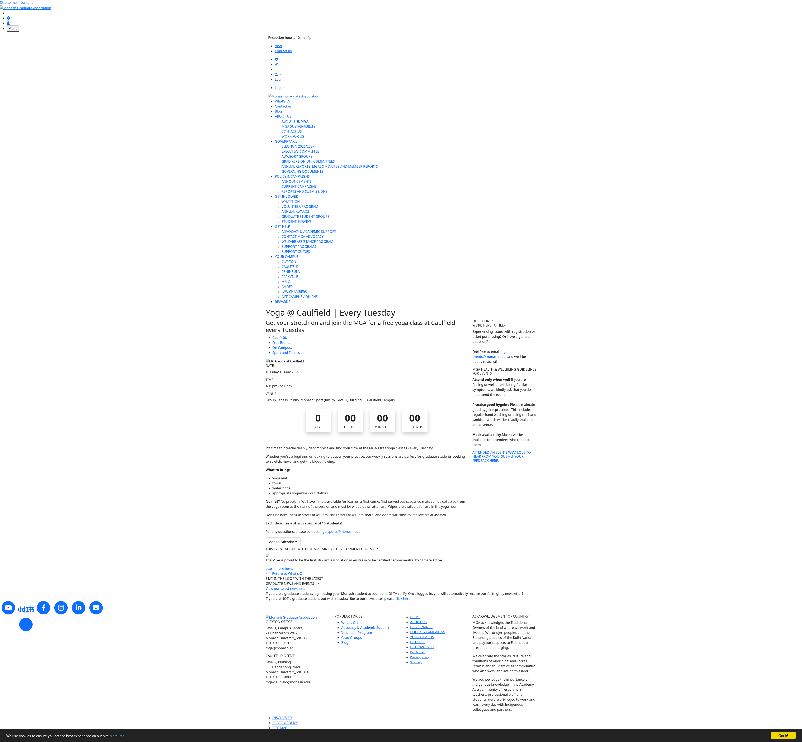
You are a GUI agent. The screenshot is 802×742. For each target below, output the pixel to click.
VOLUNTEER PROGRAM (300, 206)
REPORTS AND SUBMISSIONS (304, 191)
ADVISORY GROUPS (297, 156)
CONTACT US (292, 131)
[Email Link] (96, 607)
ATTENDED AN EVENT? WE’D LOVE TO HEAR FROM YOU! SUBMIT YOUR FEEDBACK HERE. (501, 456)
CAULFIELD (290, 266)
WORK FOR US (293, 136)
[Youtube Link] (9, 607)
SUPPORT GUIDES (296, 251)
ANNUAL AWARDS (295, 211)
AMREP (287, 286)
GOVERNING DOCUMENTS (302, 171)
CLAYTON (289, 261)
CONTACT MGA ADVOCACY (303, 236)
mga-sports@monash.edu (339, 531)
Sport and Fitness (286, 352)
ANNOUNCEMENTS (297, 181)
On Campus (281, 347)
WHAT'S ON (291, 201)
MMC (286, 281)
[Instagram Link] (61, 607)
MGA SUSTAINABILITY (298, 126)
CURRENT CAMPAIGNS (299, 186)
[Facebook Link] (44, 607)
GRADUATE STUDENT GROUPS (305, 216)
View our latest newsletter (286, 588)
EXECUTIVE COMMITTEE (300, 151)
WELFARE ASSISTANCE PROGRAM (307, 241)
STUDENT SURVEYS (297, 221)
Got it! (783, 735)
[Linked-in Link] (26, 607)
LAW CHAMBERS (294, 291)
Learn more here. (279, 568)
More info (117, 735)
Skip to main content (16, 2)
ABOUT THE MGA (295, 121)
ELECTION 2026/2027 (298, 146)
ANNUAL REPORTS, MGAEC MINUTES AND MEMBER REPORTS (330, 166)
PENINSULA (291, 271)
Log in (279, 79)
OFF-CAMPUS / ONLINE (300, 296)
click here (402, 598)
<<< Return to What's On (285, 573)
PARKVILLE (290, 276)
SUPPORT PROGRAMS (299, 246)
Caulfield (279, 337)
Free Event (280, 342)
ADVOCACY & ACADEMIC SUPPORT (309, 231)
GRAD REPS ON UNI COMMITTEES (308, 161)
